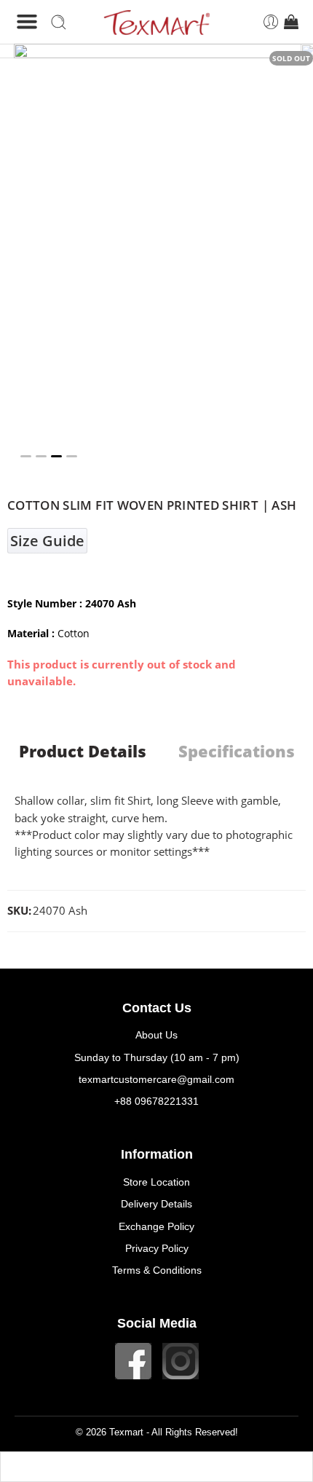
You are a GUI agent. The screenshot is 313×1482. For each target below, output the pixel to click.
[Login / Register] (271, 22)
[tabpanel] (156, 258)
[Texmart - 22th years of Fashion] (156, 22)
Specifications (236, 752)
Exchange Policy (156, 1226)
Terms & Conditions (157, 1270)
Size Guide (47, 541)
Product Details (82, 752)
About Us (156, 1035)
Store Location (156, 1182)
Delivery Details (156, 1204)
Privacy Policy (157, 1248)
